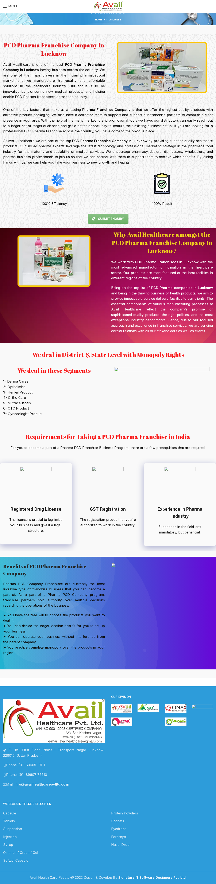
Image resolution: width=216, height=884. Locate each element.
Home (98, 19)
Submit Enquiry (111, 218)
